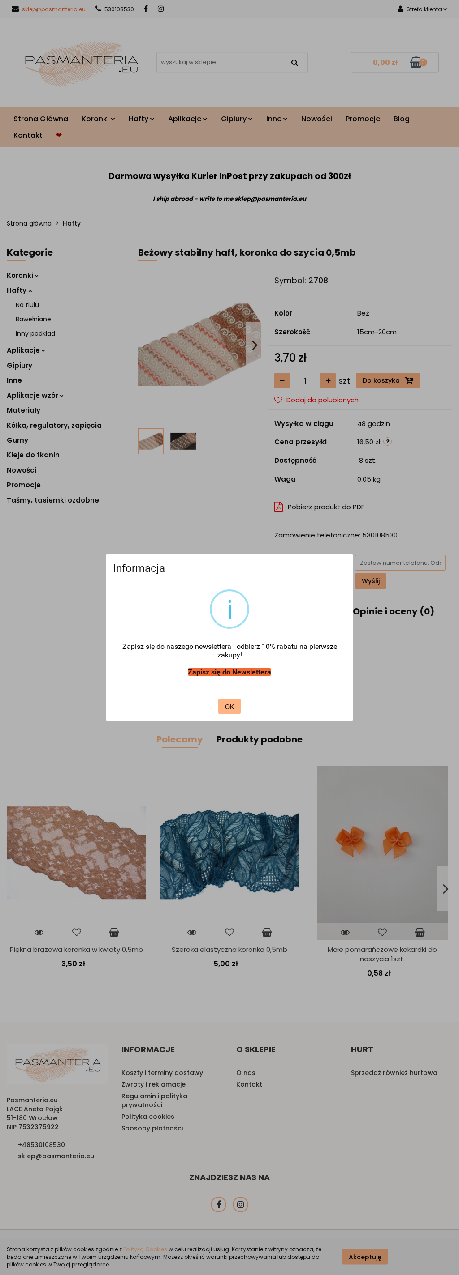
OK (229, 706)
